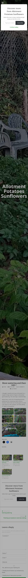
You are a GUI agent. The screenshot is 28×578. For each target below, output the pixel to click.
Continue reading (14, 27)
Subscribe (20, 23)
